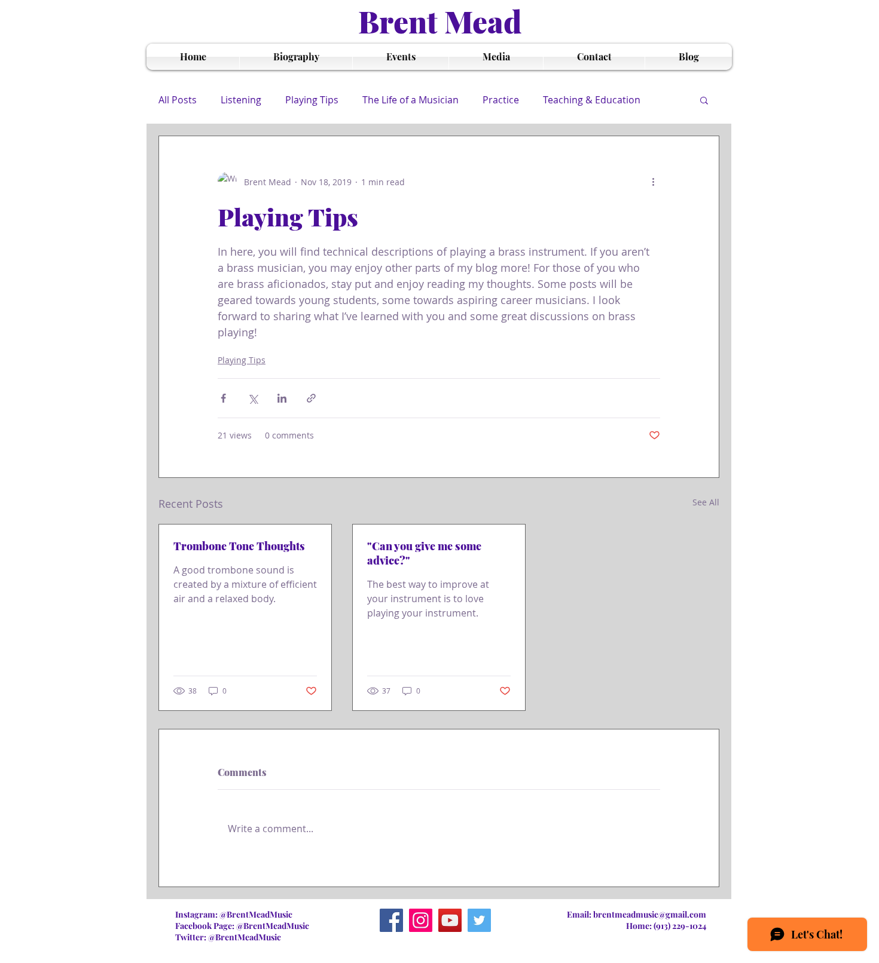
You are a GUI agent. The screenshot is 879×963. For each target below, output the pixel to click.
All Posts (177, 100)
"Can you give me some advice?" (424, 553)
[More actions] (653, 181)
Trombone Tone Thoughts (239, 546)
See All (705, 502)
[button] (704, 100)
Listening (241, 100)
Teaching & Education (591, 100)
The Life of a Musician (410, 100)
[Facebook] (391, 920)
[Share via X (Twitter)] (252, 398)
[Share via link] (311, 398)
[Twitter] (479, 920)
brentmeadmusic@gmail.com (649, 914)
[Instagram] (420, 920)
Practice (501, 100)
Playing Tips (311, 100)
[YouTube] (450, 920)
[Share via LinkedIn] (282, 398)
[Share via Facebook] (223, 398)
